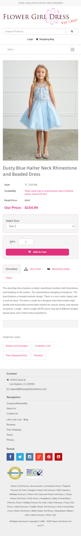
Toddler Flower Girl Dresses (43, 507)
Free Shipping (14, 429)
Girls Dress (33, 498)
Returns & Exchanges (17, 346)
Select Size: (13, 220)
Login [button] (30, 39)
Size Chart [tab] (35, 269)
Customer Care (43, 346)
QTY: (12, 241)
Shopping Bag (46, 39)
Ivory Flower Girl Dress (19, 511)
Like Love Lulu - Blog (17, 419)
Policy (10, 435)
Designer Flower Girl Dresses (41, 490)
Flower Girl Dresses (20, 486)
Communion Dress (52, 486)
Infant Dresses (21, 507)
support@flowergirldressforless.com (28, 389)
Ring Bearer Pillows (64, 511)
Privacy (10, 440)
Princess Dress (14, 502)
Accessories (36, 486)
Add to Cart (38, 252)
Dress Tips (51, 515)
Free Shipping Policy (16, 355)
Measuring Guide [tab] (61, 269)
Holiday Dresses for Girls (35, 502)
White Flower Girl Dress (42, 511)
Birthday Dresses (18, 494)
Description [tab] (12, 269)
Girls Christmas (55, 502)
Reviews (38, 355)
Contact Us (12, 413)
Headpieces (45, 498)
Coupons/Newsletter (17, 403)
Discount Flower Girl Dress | (52, 494)
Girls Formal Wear (65, 507)
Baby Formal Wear (61, 498)
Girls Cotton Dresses (34, 515)
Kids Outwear (63, 490)
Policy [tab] (9, 278)
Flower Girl (32, 494)
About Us (11, 408)
